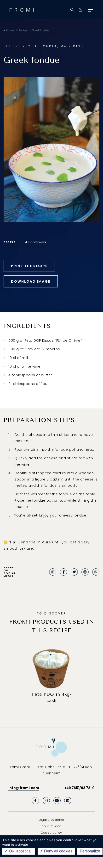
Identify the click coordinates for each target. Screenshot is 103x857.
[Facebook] (63, 572)
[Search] (72, 10)
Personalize (90, 851)
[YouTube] (57, 800)
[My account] (80, 10)
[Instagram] (52, 572)
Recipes (23, 30)
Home (10, 30)
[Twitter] (74, 572)
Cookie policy (51, 833)
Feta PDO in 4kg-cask (51, 697)
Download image (30, 281)
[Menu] (89, 9)
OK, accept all (20, 851)
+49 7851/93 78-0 (79, 787)
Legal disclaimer (51, 820)
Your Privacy (51, 826)
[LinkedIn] (67, 800)
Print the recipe (29, 265)
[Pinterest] (85, 572)
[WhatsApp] (95, 572)
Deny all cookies (57, 851)
